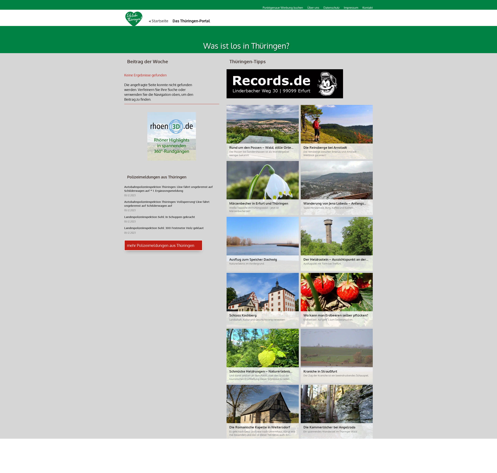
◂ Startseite (158, 20)
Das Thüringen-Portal (191, 20)
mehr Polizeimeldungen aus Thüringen (160, 245)
